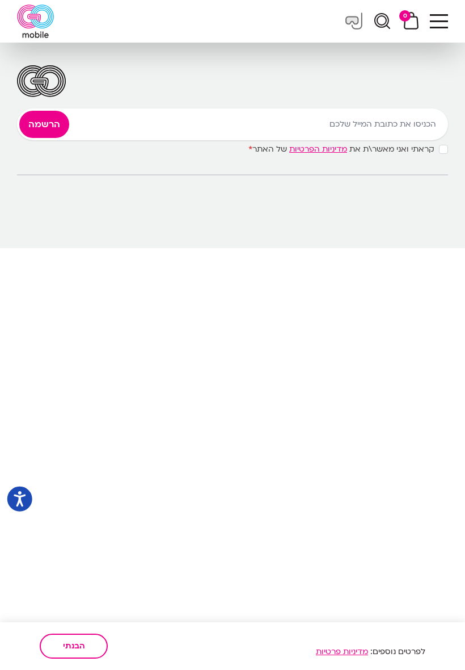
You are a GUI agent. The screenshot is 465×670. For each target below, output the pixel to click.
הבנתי (74, 645)
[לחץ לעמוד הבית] (35, 21)
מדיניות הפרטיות (318, 149)
